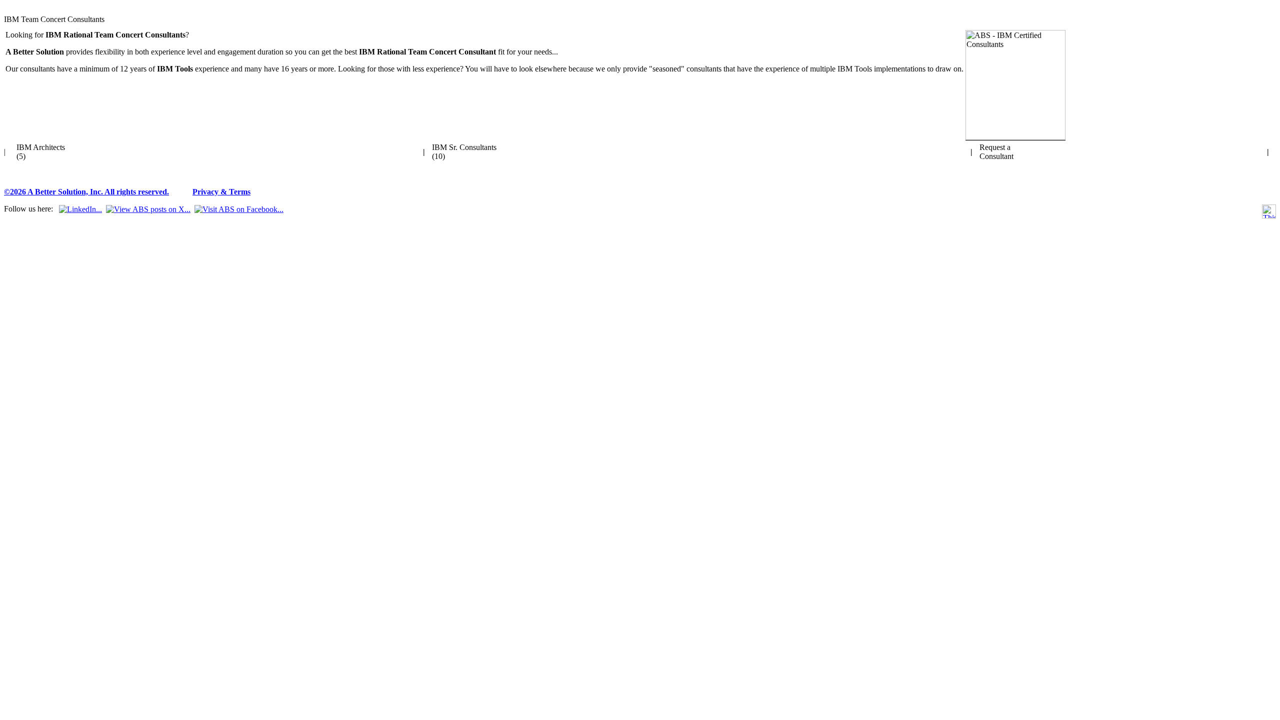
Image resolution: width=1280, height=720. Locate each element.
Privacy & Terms (221, 192)
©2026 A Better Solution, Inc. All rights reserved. (86, 192)
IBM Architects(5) (40, 151)
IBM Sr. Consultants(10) (464, 151)
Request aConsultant (997, 151)
